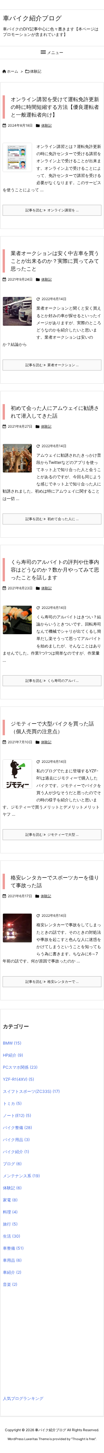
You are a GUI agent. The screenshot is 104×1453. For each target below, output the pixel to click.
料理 (10, 1211)
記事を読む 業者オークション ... (52, 365)
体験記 (46, 125)
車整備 (13, 1248)
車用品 (12, 1260)
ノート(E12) (17, 1115)
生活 (11, 1236)
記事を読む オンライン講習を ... (52, 210)
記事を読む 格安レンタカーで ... (52, 981)
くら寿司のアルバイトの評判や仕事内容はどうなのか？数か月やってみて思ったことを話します (55, 569)
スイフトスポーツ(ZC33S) (31, 1091)
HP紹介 (13, 1055)
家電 (10, 1199)
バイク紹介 (16, 1151)
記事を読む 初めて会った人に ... (52, 519)
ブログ (12, 1163)
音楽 (10, 1284)
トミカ (12, 1103)
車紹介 (12, 1272)
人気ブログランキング (23, 1398)
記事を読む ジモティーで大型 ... (52, 834)
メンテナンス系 (21, 1175)
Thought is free (83, 1439)
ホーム (12, 71)
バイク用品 (16, 1139)
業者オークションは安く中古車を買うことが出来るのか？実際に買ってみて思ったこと (55, 261)
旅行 (10, 1224)
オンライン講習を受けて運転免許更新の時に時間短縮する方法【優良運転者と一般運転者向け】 (55, 107)
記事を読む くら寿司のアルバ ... (52, 680)
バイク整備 (17, 1127)
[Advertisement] (51, 1343)
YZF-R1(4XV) (18, 1079)
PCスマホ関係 (20, 1067)
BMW (12, 1043)
